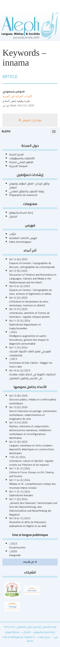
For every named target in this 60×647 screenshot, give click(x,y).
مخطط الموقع (12, 632)
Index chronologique (20, 241)
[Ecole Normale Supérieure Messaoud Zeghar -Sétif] (12, 589)
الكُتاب (12, 234)
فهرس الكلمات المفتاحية (23, 237)
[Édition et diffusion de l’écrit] (32, 589)
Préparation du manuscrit (23, 194)
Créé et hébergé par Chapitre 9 (18, 637)
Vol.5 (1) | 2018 (25, 105)
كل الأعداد (29, 562)
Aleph (6, 131)
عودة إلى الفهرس (31, 120)
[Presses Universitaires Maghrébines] (12, 606)
